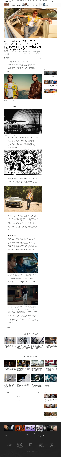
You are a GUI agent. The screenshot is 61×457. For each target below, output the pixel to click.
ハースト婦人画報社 (19, 443)
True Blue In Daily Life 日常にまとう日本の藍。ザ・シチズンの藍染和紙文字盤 (23, 369)
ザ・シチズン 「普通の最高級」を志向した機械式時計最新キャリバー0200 (51, 346)
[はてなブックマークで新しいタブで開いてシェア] (52, 1)
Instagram (51, 446)
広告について (30, 445)
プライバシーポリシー (9, 444)
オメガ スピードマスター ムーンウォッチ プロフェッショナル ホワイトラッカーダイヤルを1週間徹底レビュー (50, 95)
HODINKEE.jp (41, 444)
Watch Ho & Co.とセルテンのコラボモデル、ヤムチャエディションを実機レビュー (50, 418)
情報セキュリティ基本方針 (20, 446)
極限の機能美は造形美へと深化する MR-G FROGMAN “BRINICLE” (51, 384)
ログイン (11, 397)
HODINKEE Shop (41, 445)
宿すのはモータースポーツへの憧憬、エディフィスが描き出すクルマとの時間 (51, 369)
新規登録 (19, 397)
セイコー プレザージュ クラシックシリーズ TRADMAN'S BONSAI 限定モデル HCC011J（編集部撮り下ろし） (9, 433)
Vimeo (52, 445)
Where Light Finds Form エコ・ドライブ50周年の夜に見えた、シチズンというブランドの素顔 (37, 369)
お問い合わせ (30, 444)
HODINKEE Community (41, 446)
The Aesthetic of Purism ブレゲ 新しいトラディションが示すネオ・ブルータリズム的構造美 (23, 384)
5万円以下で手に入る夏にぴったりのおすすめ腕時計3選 (10, 346)
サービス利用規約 (9, 445)
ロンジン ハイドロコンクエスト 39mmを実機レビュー (19, 432)
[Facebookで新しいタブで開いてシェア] (49, 1)
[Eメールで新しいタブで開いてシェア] (54, 1)
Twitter (52, 444)
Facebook (52, 443)
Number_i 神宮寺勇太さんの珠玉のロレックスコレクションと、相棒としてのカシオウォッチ (50, 77)
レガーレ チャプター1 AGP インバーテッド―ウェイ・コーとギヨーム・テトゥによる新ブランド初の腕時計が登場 (50, 400)
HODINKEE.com (41, 443)
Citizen (9, 327)
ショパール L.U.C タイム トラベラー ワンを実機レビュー (52, 432)
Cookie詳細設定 (20, 447)
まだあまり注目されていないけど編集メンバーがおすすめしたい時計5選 (50, 86)
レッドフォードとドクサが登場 (16, 219)
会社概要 (9, 443)
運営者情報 (30, 443)
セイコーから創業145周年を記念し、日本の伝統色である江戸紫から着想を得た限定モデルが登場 (30, 433)
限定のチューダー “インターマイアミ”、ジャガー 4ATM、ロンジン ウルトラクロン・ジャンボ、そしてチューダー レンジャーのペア (41, 434)
